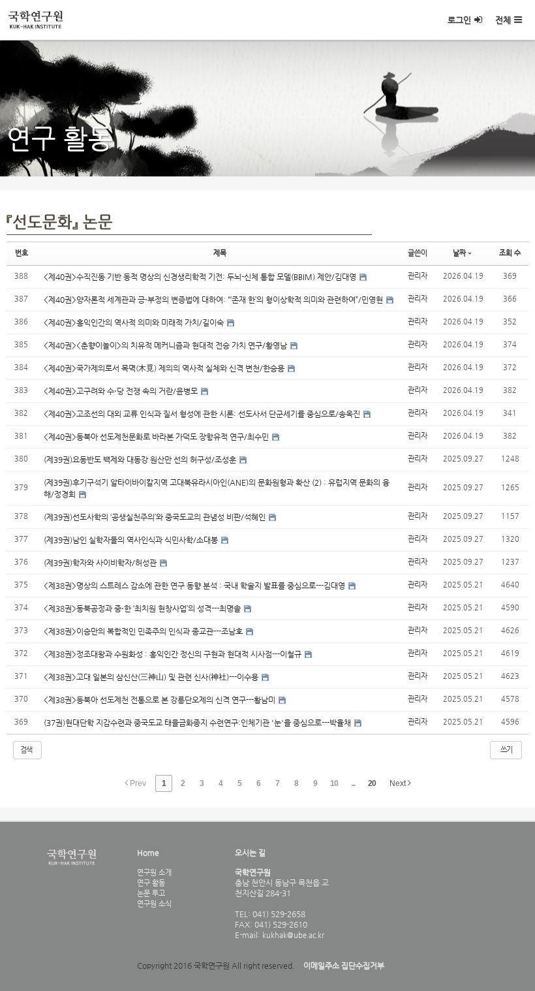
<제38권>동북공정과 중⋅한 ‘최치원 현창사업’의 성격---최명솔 (143, 608)
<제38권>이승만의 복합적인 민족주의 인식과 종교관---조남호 (144, 631)
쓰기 (506, 750)
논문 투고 (151, 893)
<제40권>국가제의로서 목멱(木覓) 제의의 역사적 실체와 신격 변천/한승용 (165, 368)
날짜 (459, 253)
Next (399, 783)
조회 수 (510, 253)
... (353, 783)
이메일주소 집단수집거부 (343, 965)
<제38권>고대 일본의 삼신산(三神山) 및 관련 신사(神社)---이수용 (152, 677)
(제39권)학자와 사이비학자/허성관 (101, 562)
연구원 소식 (154, 903)
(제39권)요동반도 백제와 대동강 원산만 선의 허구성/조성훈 (141, 459)
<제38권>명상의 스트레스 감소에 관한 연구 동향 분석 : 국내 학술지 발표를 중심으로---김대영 (195, 585)
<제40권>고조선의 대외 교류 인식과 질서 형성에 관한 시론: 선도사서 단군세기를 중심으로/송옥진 (203, 413)
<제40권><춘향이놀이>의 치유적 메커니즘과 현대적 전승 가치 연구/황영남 (166, 345)
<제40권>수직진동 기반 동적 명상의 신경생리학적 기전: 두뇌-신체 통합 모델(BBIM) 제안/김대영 (201, 276)
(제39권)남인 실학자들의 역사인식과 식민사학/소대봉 (132, 539)
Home (148, 852)
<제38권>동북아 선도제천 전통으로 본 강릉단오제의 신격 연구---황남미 (160, 699)
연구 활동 (151, 883)
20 (372, 783)
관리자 (417, 276)
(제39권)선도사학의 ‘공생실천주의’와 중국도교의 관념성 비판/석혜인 (156, 517)
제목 (219, 253)
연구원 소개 (154, 872)
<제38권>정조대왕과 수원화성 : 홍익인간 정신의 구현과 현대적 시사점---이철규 (173, 654)
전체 (503, 20)
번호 (21, 253)
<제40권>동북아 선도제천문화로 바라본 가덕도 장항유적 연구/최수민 (157, 436)
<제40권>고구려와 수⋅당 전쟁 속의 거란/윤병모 (122, 391)
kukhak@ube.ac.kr (292, 935)
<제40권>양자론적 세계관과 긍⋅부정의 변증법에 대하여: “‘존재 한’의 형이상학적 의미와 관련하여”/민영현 (214, 299)
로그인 (459, 20)
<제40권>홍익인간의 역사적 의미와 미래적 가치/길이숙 (135, 322)
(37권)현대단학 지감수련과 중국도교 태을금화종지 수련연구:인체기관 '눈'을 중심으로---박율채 (198, 722)
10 (334, 783)
